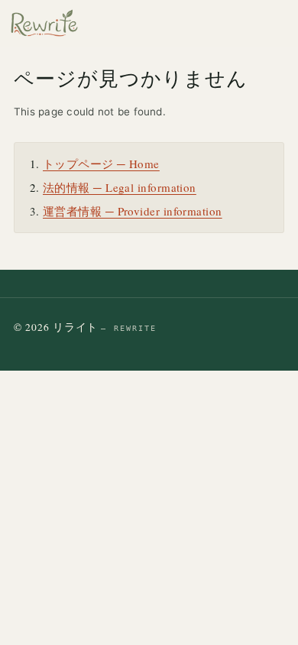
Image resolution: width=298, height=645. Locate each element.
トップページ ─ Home (101, 163)
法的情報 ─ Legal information (119, 187)
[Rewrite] (44, 23)
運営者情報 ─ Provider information (132, 211)
